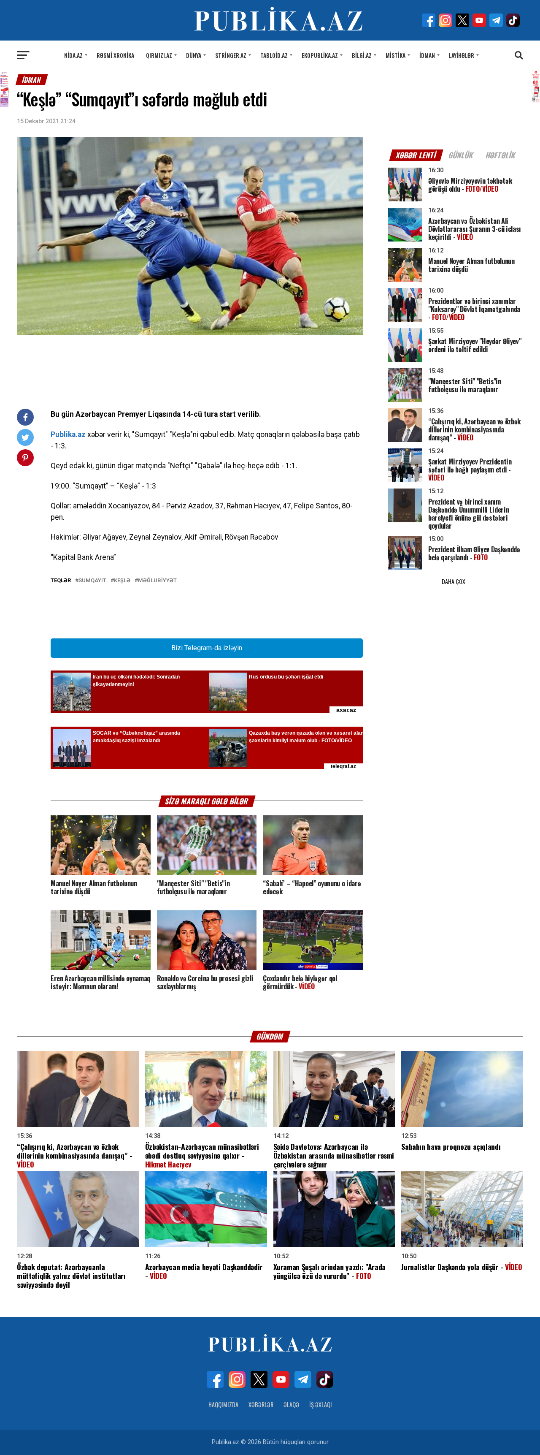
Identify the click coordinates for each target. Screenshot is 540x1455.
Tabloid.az (274, 55)
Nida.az (73, 55)
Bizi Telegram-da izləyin (206, 648)
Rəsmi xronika (115, 55)
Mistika (395, 55)
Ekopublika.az (320, 55)
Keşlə (122, 581)
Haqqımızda (223, 1404)
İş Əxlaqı (320, 1404)
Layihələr (461, 55)
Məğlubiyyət (157, 581)
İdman (427, 55)
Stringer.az (230, 55)
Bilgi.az (362, 55)
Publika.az (68, 434)
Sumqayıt (92, 581)
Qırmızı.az (159, 55)
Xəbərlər (260, 1404)
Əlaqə (291, 1404)
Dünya (193, 55)
